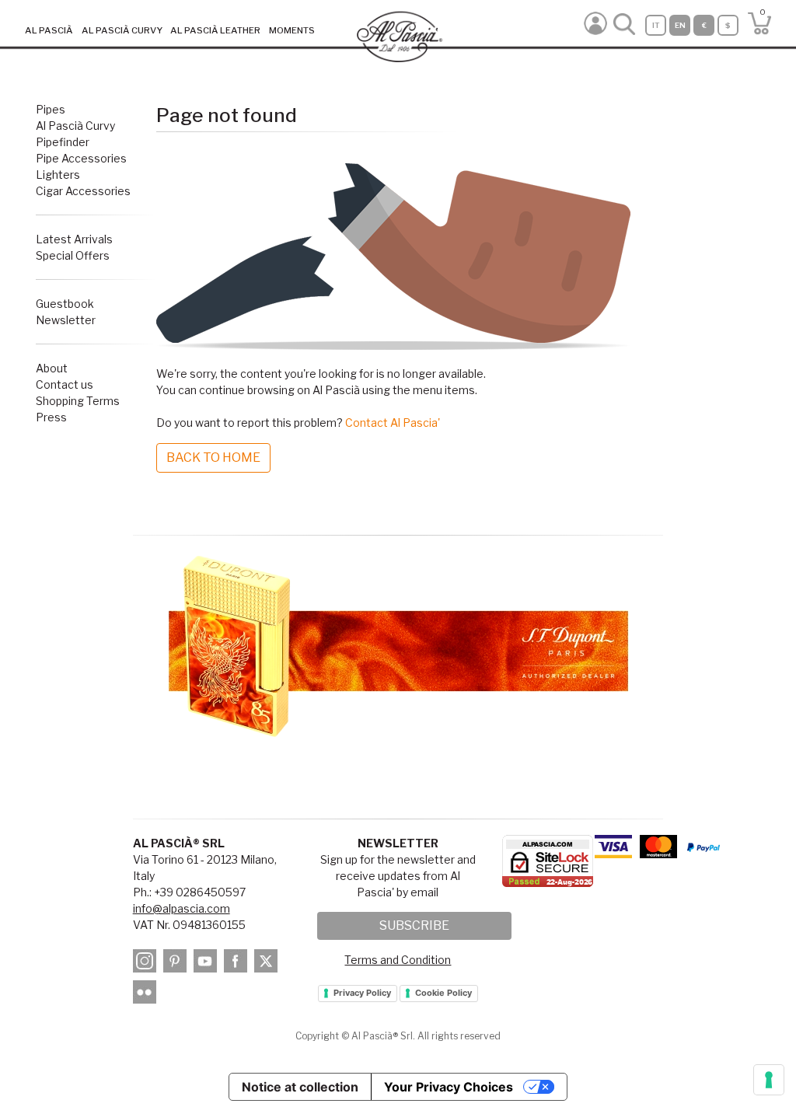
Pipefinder (62, 141)
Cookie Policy (443, 992)
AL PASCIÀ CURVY (122, 30)
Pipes (50, 109)
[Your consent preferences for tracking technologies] (769, 1080)
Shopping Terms (78, 400)
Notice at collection (300, 1087)
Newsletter (66, 320)
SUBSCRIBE (414, 925)
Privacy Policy (362, 992)
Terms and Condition (397, 959)
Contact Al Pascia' (392, 422)
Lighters (58, 174)
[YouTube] (208, 962)
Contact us (64, 384)
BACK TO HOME (213, 457)
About (52, 368)
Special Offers (73, 255)
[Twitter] (268, 962)
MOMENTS (292, 30)
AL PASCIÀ (49, 30)
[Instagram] (147, 962)
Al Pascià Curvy (75, 125)
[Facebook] (238, 962)
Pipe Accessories (81, 158)
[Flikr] (147, 993)
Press (51, 417)
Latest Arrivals (74, 239)
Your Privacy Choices (448, 1087)
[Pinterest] (177, 962)
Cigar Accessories (83, 190)
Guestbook (65, 303)
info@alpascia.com (181, 908)
